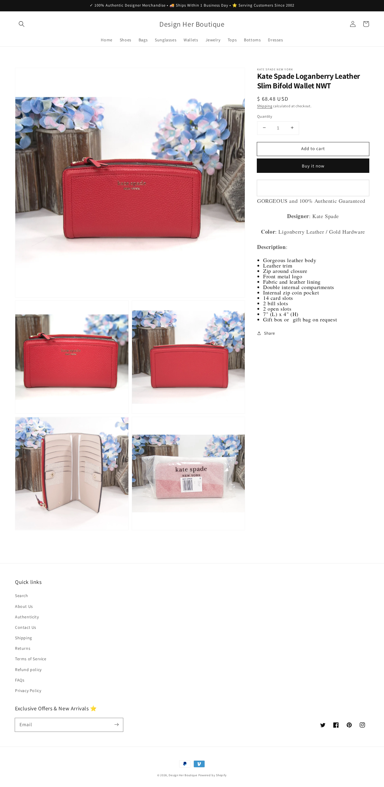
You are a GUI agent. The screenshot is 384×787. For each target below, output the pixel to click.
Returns (22, 648)
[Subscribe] (116, 724)
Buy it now (313, 165)
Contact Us (25, 627)
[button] (21, 24)
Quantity (264, 116)
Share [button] (269, 333)
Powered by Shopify (212, 775)
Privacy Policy (28, 690)
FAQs (19, 680)
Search (21, 595)
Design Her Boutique (183, 775)
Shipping (264, 105)
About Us (24, 606)
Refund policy (28, 669)
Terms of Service (30, 658)
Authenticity (27, 617)
